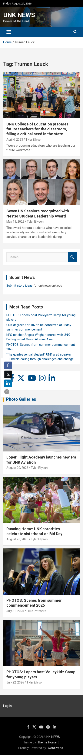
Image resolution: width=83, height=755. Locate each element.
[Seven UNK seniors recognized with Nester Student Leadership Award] (41, 182)
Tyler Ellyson (34, 139)
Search (72, 257)
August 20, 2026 (17, 467)
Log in (7, 706)
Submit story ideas (19, 285)
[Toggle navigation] (8, 32)
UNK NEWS (19, 15)
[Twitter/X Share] (8, 374)
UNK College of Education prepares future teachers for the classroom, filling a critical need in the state (37, 129)
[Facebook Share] (8, 365)
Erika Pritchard (36, 611)
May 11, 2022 (15, 221)
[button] (6, 391)
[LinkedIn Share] (8, 383)
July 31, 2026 (15, 611)
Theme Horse (47, 742)
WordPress (55, 748)
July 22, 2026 (15, 682)
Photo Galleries (21, 399)
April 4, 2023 (14, 139)
